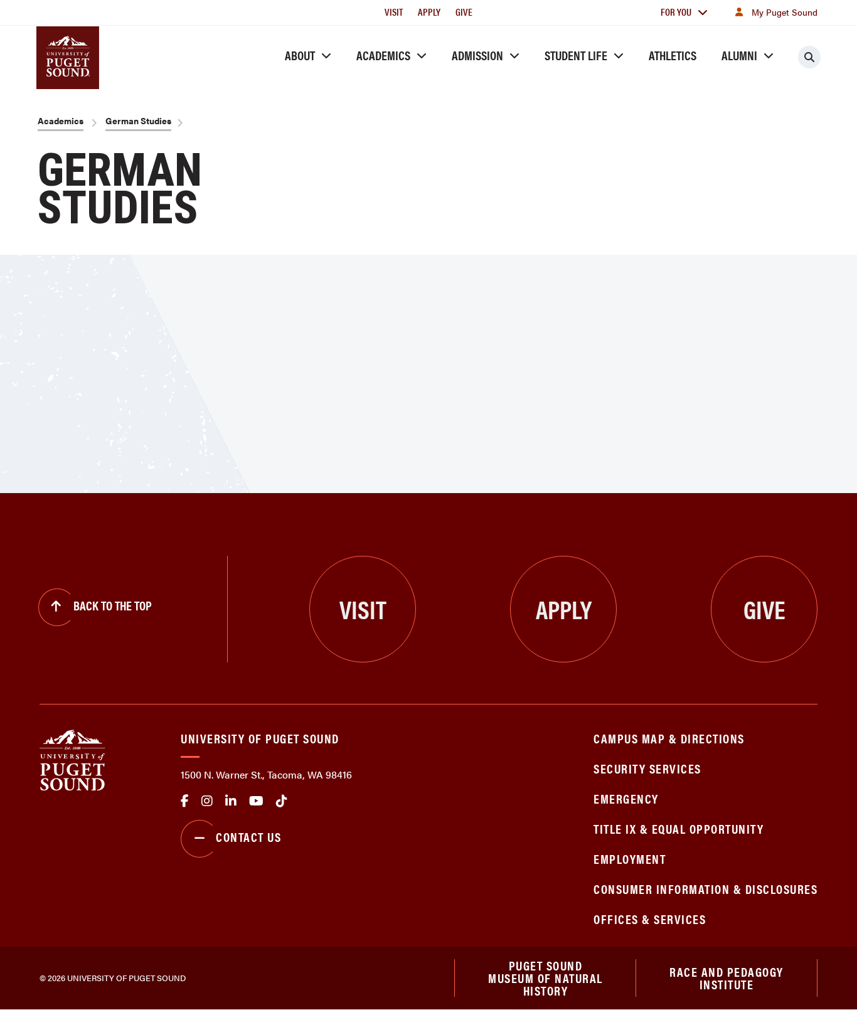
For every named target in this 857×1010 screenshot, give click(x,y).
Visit (394, 11)
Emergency (626, 798)
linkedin (231, 801)
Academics (383, 55)
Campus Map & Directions (669, 738)
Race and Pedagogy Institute (726, 977)
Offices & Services (650, 919)
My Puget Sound (784, 12)
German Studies (138, 120)
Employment (630, 858)
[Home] (72, 759)
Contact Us (248, 836)
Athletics (672, 55)
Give (463, 11)
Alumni (739, 55)
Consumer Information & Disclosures (705, 889)
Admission (477, 55)
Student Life (576, 55)
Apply (429, 11)
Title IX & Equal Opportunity (679, 828)
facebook (185, 801)
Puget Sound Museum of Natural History (545, 978)
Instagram (207, 801)
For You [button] (676, 11)
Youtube (256, 801)
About (300, 55)
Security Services (647, 768)
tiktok (281, 801)
